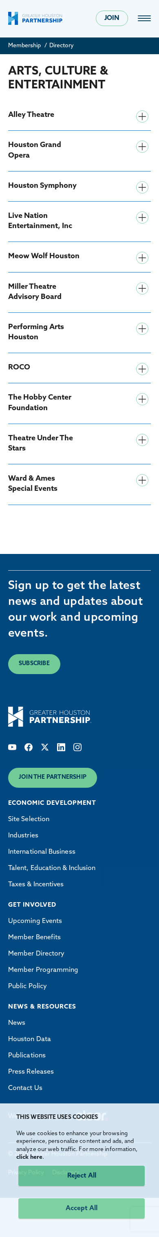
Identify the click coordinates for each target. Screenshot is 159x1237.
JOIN (111, 18)
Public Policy (27, 986)
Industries (23, 836)
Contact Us (25, 1088)
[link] (144, 18)
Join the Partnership (52, 777)
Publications (27, 1055)
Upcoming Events (35, 921)
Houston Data (29, 1039)
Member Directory (36, 954)
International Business (41, 852)
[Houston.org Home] (35, 18)
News (16, 1023)
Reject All (81, 1176)
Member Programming (43, 970)
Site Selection (28, 819)
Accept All (81, 1208)
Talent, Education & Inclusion (51, 868)
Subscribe (34, 664)
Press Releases (31, 1072)
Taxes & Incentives (36, 884)
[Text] (12, 747)
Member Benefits (34, 937)
